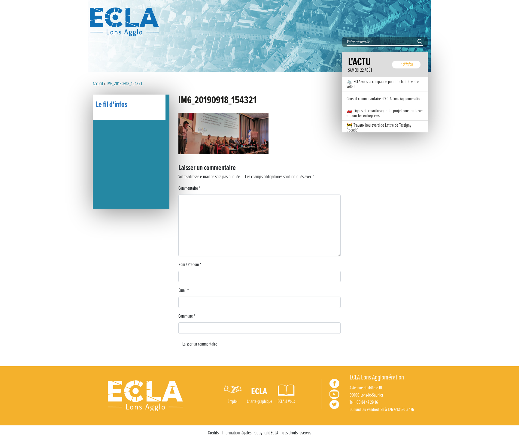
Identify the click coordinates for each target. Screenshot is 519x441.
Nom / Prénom (189, 264)
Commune (186, 316)
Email (183, 290)
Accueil (98, 84)
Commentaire (189, 188)
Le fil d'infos (111, 105)
